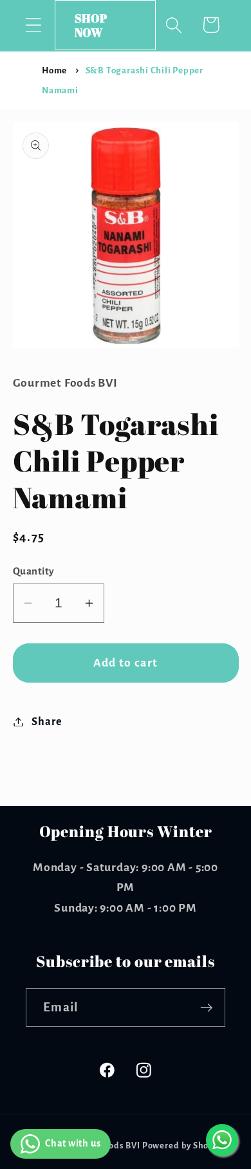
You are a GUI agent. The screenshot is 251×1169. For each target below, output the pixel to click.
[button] (33, 24)
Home (54, 70)
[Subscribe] (206, 1007)
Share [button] (47, 721)
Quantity (34, 571)
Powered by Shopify (183, 1145)
